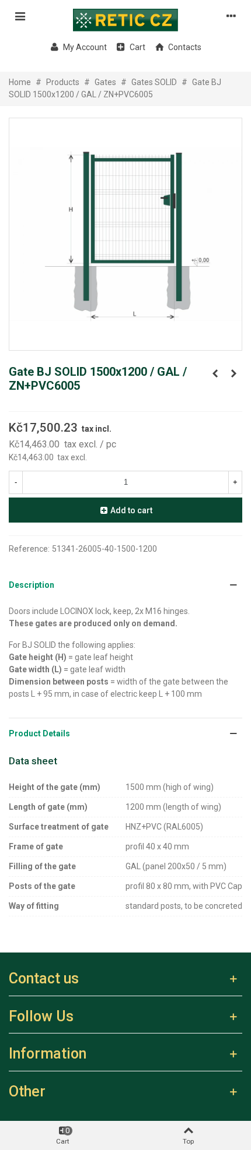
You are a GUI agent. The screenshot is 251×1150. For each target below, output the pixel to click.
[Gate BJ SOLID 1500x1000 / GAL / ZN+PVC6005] (215, 373)
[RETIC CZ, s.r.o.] (125, 15)
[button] (125, 585)
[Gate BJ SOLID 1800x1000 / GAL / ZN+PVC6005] (233, 373)
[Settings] (231, 16)
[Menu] (20, 16)
